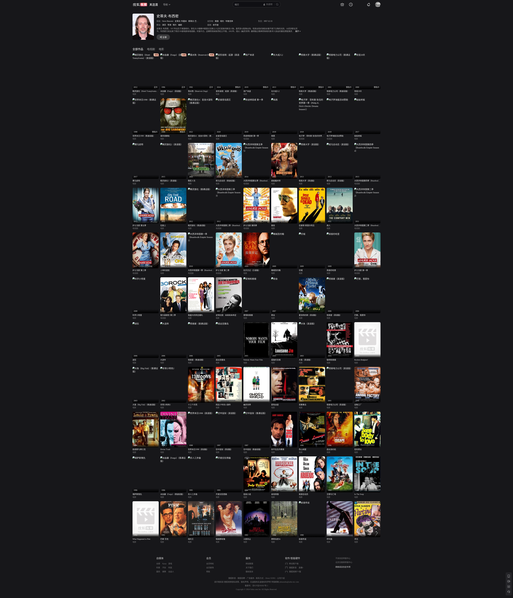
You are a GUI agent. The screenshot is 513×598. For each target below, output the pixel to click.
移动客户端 (293, 564)
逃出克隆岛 (220, 360)
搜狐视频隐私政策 (231, 582)
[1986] (367, 503)
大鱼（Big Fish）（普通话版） (145, 405)
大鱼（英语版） (305, 360)
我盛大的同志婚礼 (195, 315)
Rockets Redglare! (361, 360)
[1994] (256, 458)
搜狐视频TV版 (295, 572)
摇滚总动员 (303, 494)
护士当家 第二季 (222, 270)
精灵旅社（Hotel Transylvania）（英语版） (145, 91)
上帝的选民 (165, 270)
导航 (165, 4)
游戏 (170, 564)
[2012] (173, 189)
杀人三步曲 (192, 494)
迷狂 (134, 360)
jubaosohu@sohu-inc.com (289, 582)
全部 (158, 564)
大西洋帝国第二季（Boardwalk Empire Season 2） (366, 225)
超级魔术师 (276, 181)
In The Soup (359, 494)
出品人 (171, 572)
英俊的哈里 (331, 270)
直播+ (301, 568)
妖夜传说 (302, 539)
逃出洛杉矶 (331, 449)
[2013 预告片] (277, 55)
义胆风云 (247, 539)
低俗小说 (247, 494)
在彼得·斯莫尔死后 (306, 225)
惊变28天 (358, 91)
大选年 (163, 360)
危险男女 (358, 449)
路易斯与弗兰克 (139, 449)
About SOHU (270, 578)
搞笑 (164, 572)
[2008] (139, 279)
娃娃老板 (358, 136)
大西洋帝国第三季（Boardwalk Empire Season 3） (228, 225)
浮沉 (356, 539)
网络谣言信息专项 (342, 567)
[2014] (201, 144)
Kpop (164, 564)
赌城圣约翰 (276, 270)
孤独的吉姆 (276, 360)
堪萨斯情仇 (137, 494)
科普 (158, 568)
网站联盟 (249, 564)
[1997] (226, 413)
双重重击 (302, 405)
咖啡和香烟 (331, 360)
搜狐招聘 (241, 578)
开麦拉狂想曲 (221, 494)
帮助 (208, 572)
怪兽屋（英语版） (334, 315)
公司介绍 (281, 578)
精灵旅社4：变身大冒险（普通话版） (200, 136)
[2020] (223, 100)
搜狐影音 (293, 568)
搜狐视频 (140, 4)
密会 (273, 315)
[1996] (284, 413)
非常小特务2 (165, 405)
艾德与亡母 (331, 494)
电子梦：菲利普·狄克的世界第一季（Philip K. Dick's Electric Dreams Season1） (311, 136)
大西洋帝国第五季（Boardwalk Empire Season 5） (255, 181)
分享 (164, 37)
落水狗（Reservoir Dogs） (198, 91)
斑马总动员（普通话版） (226, 181)
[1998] (146, 413)
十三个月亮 (192, 405)
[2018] (274, 100)
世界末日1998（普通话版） (144, 136)
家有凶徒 (275, 405)
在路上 (163, 225)
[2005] (222, 324)
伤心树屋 (302, 449)
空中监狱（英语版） (224, 449)
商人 (328, 225)
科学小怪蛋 (137, 315)
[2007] (201, 279)
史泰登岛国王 (221, 136)
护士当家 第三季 (139, 270)
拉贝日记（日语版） (251, 270)
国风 (158, 572)
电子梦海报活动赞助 (335, 136)
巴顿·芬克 (164, 539)
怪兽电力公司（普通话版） (338, 91)
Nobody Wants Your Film (253, 360)
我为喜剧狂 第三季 (168, 315)
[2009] (256, 234)
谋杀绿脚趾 (165, 136)
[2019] (253, 100)
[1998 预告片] (146, 100)
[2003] (307, 324)
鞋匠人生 (191, 181)
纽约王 (191, 539)
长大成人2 (275, 91)
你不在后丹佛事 (277, 449)
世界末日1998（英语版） (198, 449)
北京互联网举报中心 (343, 562)
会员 (208, 558)
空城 (301, 270)
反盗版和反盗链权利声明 (260, 582)
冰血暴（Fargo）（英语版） (171, 91)
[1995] (194, 458)
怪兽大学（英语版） (307, 181)
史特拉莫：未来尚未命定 (226, 315)
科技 (170, 568)
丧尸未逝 (247, 91)
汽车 (164, 568)
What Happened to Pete (141, 539)
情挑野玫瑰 (220, 539)
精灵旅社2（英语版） (169, 181)
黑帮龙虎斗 (276, 539)
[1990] (284, 503)
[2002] (167, 368)
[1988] (340, 503)
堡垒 (273, 225)
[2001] (256, 368)
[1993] (340, 458)
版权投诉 (249, 572)
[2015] (171, 144)
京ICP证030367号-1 (260, 586)
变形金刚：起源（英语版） (227, 91)
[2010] (173, 234)
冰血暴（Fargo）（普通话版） (172, 494)
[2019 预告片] (248, 55)
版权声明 (244, 582)
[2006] (312, 279)
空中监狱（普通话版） (252, 449)
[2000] (367, 368)
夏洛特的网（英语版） (308, 315)
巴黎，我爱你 (360, 315)
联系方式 (259, 578)
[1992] (367, 458)
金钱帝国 (275, 494)
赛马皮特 (136, 181)
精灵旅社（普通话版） (197, 225)
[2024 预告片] (229, 55)
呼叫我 (329, 539)
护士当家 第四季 (250, 225)
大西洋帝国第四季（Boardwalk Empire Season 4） (366, 181)
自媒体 (160, 558)
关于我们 (249, 568)
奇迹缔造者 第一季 (251, 136)
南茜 (273, 136)
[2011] (284, 189)
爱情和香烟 (248, 315)
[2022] (201, 100)
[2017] (359, 100)
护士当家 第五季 (139, 225)
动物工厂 (358, 405)
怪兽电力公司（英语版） (337, 405)
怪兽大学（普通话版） (308, 91)
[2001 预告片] (340, 55)
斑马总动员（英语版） (336, 181)
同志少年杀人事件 (223, 405)
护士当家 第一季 (361, 270)
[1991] (173, 503)
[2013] (284, 144)
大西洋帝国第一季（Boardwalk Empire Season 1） (200, 270)
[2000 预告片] (359, 55)
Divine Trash (165, 449)
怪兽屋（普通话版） (196, 360)
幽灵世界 (247, 405)
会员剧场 (210, 568)
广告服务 (250, 578)
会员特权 (210, 564)
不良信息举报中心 (342, 558)
